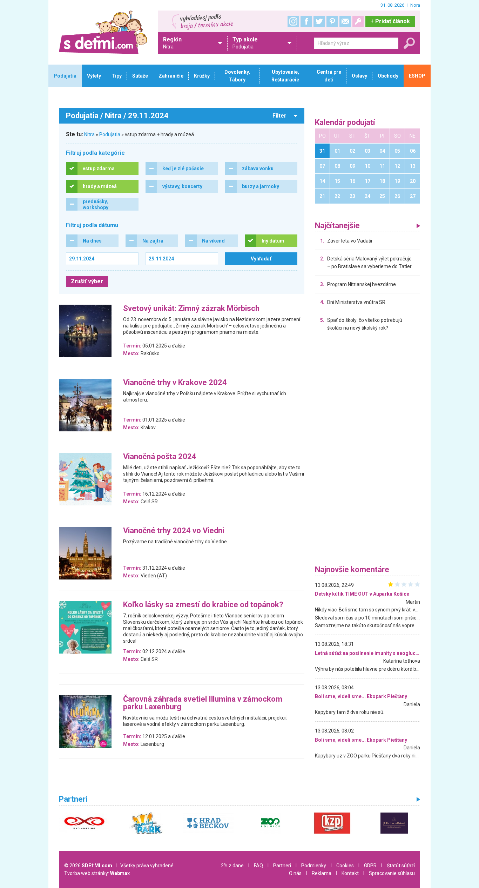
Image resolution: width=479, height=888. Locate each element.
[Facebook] (306, 21)
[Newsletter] (345, 21)
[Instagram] (293, 21)
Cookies (345, 865)
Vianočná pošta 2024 (159, 457)
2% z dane (232, 865)
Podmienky (313, 865)
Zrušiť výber (87, 281)
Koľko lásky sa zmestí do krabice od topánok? (203, 605)
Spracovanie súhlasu (392, 873)
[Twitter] (319, 21)
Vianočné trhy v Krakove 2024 (175, 383)
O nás (295, 873)
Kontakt (350, 873)
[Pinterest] (332, 21)
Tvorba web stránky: (97, 873)
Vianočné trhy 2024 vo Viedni (173, 531)
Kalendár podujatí (345, 123)
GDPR (370, 865)
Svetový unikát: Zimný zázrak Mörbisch (191, 309)
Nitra (89, 134)
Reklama (321, 873)
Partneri (282, 865)
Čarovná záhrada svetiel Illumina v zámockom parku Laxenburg (202, 703)
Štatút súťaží (401, 865)
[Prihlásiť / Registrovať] (358, 21)
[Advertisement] (367, 450)
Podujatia (109, 134)
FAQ (258, 865)
